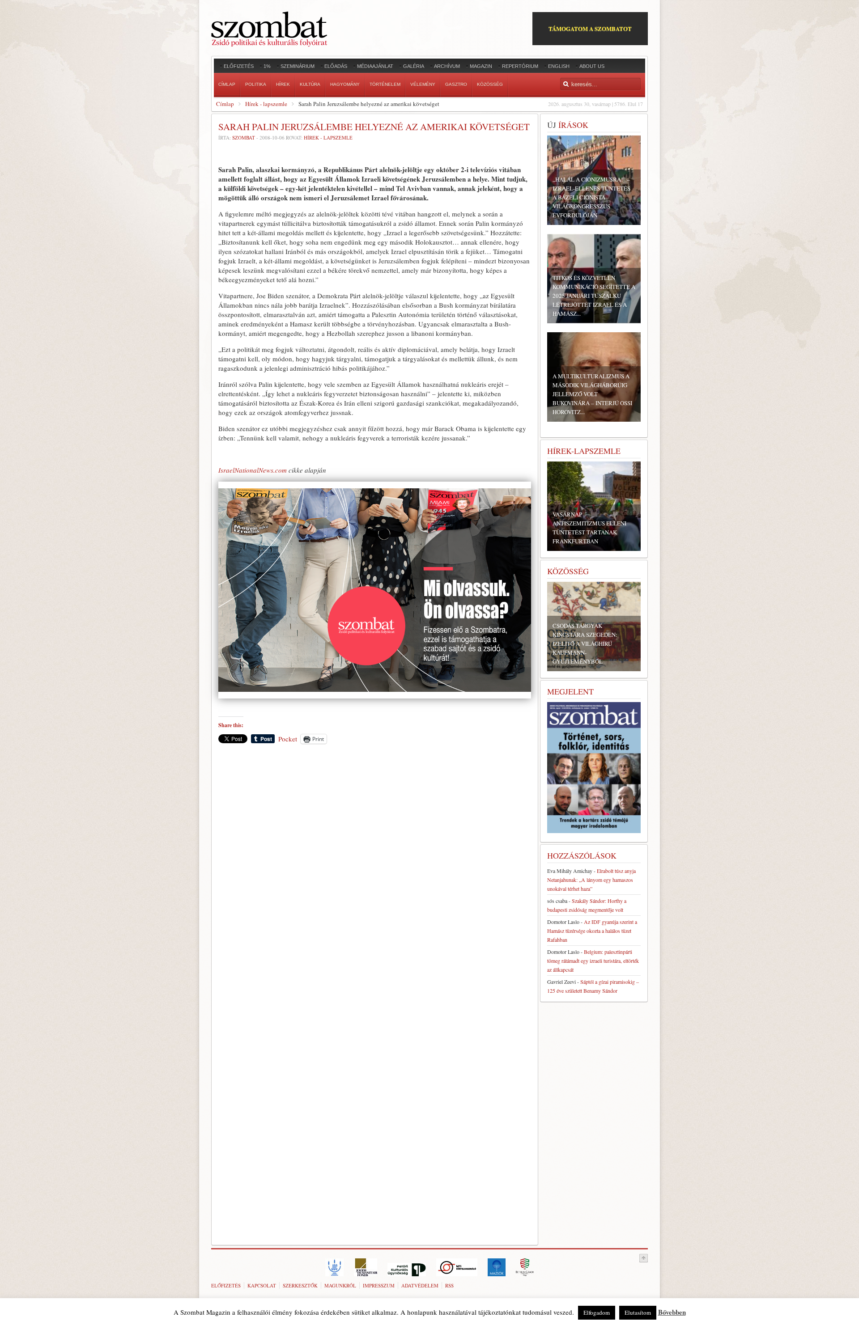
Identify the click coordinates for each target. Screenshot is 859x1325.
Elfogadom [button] (596, 1312)
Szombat (243, 137)
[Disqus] (374, 875)
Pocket (287, 738)
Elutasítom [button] (638, 1312)
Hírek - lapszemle (266, 104)
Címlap (225, 104)
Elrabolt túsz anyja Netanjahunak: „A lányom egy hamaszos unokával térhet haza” (591, 879)
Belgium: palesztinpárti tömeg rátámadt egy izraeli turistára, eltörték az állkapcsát (593, 960)
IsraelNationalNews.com (252, 470)
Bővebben (672, 1312)
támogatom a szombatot (590, 28)
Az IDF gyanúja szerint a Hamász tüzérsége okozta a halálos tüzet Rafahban (592, 930)
